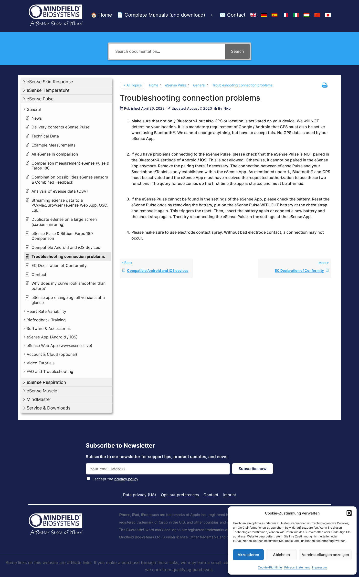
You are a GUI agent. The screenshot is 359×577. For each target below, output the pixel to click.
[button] (349, 513)
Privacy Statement (297, 567)
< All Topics (132, 85)
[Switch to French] (285, 15)
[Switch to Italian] (296, 15)
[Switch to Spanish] (274, 15)
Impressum (319, 567)
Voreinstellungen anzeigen (325, 554)
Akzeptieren (248, 554)
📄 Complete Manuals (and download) (161, 15)
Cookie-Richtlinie (270, 567)
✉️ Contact (232, 15)
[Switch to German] (263, 15)
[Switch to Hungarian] (306, 15)
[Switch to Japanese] (328, 15)
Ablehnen (281, 554)
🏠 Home (101, 15)
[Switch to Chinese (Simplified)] (317, 15)
